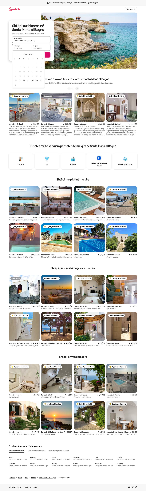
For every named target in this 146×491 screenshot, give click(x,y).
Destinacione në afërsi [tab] (16, 451)
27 (28, 81)
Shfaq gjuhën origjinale (91, 3)
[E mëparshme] (69, 88)
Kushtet (35, 487)
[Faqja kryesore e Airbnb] (14, 9)
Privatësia (27, 487)
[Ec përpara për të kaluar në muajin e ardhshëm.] (40, 54)
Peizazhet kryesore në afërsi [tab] (59, 451)
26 (24, 81)
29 (37, 81)
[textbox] (22, 48)
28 (33, 81)
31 (16, 85)
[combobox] (31, 40)
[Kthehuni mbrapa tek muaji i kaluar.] (16, 54)
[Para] (77, 88)
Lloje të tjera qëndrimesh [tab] (36, 451)
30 (41, 81)
